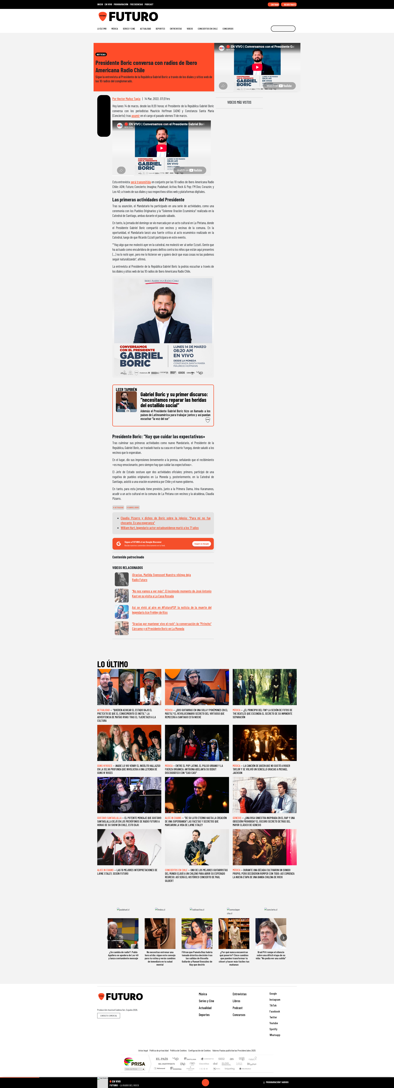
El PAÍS (162, 1059)
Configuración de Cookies (199, 1050)
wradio (192, 1064)
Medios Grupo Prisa (134, 1069)
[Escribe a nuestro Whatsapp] (295, 15)
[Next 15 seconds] (213, 1082)
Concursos (228, 28)
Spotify (273, 1029)
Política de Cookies (178, 1050)
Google (273, 993)
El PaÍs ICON (203, 1072)
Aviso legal (143, 1050)
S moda (215, 1072)
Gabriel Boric (133, 507)
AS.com (231, 1059)
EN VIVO (108, 4)
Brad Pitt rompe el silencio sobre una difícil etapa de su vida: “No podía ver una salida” (271, 955)
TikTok (273, 1005)
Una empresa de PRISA (134, 1061)
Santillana (191, 1059)
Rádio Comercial (257, 1072)
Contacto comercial (108, 1015)
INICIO (100, 4)
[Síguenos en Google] (260, 15)
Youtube (273, 1023)
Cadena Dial (242, 1064)
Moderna (175, 1072)
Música (114, 28)
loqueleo (229, 1072)
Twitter (273, 1017)
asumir (135, 116)
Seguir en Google (201, 543)
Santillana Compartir (207, 1059)
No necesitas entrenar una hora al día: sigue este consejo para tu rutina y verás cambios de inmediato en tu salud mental (160, 958)
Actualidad (145, 28)
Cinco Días (204, 1064)
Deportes (160, 28)
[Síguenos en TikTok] (270, 15)
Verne (232, 1064)
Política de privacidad (159, 1050)
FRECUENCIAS (136, 4)
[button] (19, 1077)
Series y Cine (129, 28)
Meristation (243, 1072)
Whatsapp (274, 1035)
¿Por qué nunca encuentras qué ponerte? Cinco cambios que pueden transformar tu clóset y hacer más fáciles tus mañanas (234, 958)
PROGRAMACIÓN (121, 4)
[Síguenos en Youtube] (285, 15)
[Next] (220, 1082)
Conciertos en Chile (208, 28)
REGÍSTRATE (290, 4)
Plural (189, 1072)
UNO (183, 1064)
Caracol (252, 1059)
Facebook (274, 1011)
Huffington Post (166, 1064)
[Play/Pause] (205, 1082)
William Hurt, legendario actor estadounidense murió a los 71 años (160, 528)
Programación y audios (277, 1082)
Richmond (160, 1072)
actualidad (118, 507)
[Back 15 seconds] (198, 1082)
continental (215, 1064)
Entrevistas (176, 28)
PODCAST (149, 4)
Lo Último (102, 28)
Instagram (274, 999)
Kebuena (253, 1064)
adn (241, 1059)
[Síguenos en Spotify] (290, 15)
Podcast (238, 1008)
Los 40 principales (176, 1059)
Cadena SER (221, 1059)
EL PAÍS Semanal (223, 1064)
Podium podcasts (160, 1068)
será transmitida (141, 182)
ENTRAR (274, 4)
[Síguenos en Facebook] (275, 15)
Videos (190, 28)
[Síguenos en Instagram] (265, 15)
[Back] (190, 1082)
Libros (236, 1001)
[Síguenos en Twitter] (280, 15)
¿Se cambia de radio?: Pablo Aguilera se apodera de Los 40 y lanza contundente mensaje (123, 955)
